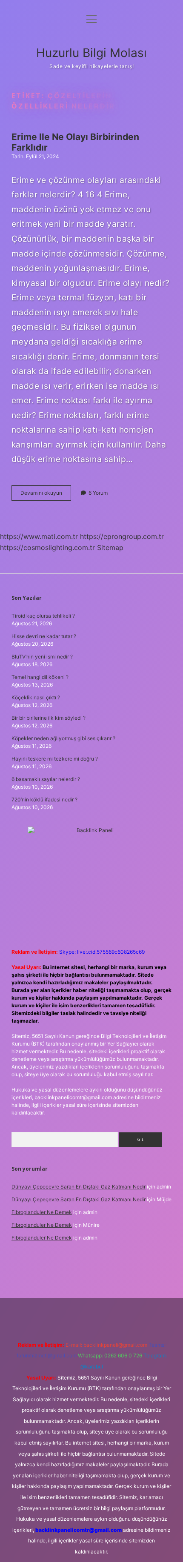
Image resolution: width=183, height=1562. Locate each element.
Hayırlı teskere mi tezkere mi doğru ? (54, 758)
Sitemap (110, 547)
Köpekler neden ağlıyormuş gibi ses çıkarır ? (63, 738)
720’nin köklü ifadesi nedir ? (44, 799)
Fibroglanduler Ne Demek (41, 1212)
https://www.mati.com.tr (39, 536)
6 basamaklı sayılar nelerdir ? (45, 779)
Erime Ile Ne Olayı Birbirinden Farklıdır (75, 142)
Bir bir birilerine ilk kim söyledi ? (48, 718)
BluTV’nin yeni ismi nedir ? (42, 656)
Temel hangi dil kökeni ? (40, 677)
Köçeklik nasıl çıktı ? (35, 697)
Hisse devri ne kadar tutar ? (43, 636)
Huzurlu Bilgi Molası (91, 53)
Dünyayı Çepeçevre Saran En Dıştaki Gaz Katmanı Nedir (78, 1186)
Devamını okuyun (45, 495)
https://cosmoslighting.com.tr (47, 547)
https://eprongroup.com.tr (122, 536)
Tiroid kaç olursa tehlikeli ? (43, 616)
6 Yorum (98, 493)
